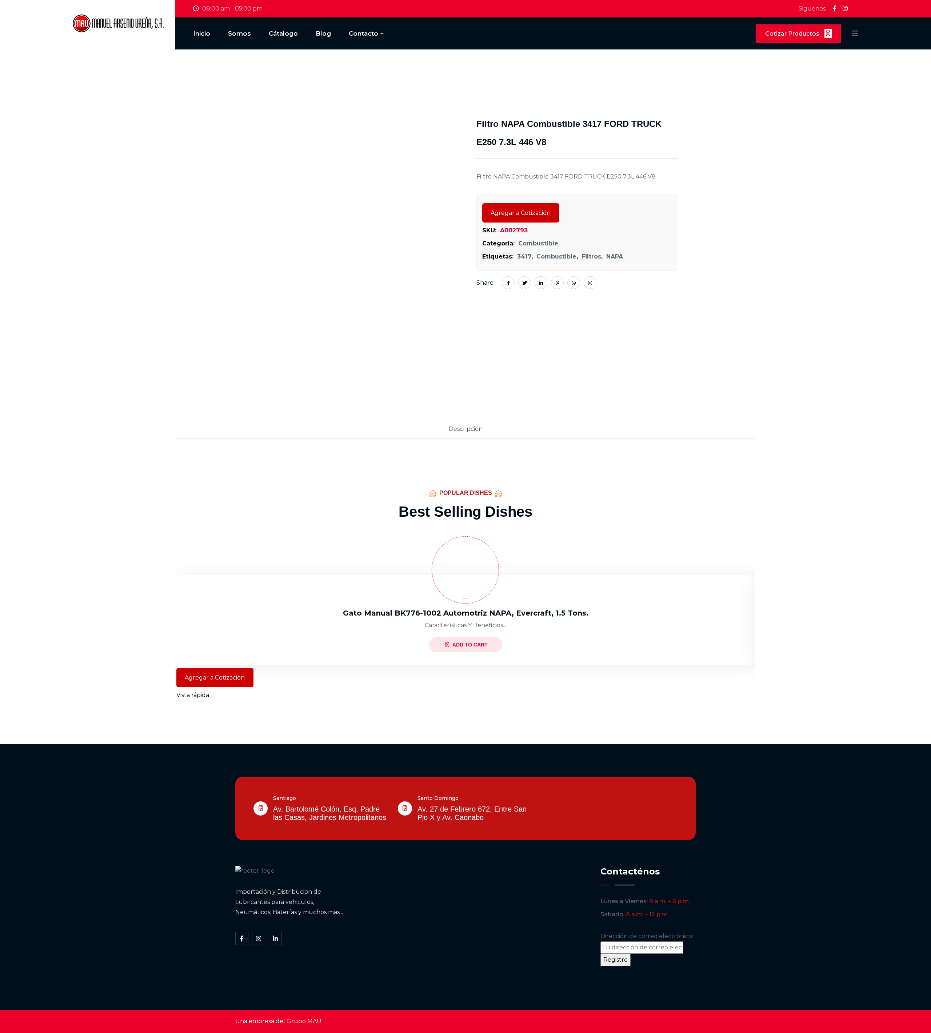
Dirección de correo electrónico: (646, 936)
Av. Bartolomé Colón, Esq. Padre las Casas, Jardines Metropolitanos (329, 813)
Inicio (201, 33)
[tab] (465, 429)
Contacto (363, 33)
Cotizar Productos (793, 33)
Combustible (538, 243)
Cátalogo (283, 33)
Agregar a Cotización (521, 212)
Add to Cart (470, 645)
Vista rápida (192, 695)
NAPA (614, 256)
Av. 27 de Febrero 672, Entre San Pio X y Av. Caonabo (472, 813)
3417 (524, 256)
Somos (239, 33)
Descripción (466, 428)
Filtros (591, 256)
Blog (323, 33)
